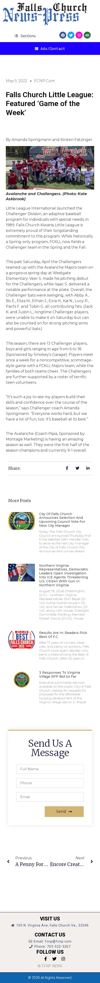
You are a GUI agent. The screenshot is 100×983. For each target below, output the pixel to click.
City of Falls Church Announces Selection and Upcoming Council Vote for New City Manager (62, 520)
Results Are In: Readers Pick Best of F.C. (63, 635)
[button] (25, 36)
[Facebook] (62, 35)
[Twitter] (70, 35)
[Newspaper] (87, 35)
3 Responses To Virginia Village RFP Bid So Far (59, 674)
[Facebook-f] (45, 959)
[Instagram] (79, 35)
